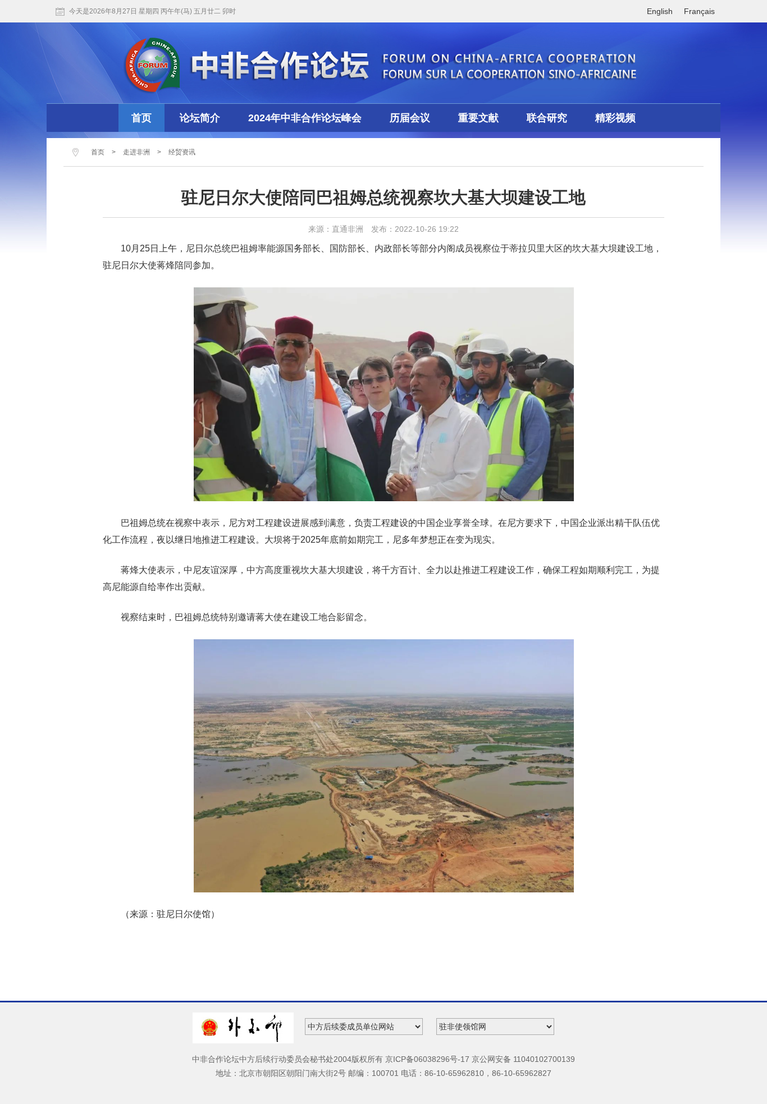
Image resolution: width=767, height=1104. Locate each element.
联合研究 (547, 117)
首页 (141, 117)
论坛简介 (200, 117)
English (660, 11)
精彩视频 (615, 117)
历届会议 (410, 117)
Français (699, 11)
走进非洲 (136, 152)
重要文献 (478, 117)
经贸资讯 (181, 152)
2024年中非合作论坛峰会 (305, 117)
